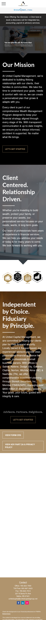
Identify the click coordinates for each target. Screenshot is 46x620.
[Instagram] (27, 602)
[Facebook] (18, 602)
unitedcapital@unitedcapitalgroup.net (23, 598)
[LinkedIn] (22, 602)
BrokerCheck (6, 614)
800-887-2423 (27, 588)
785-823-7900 (25, 585)
